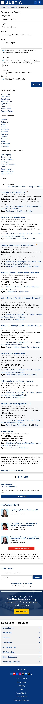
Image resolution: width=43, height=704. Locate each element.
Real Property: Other (25, 211)
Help (21, 689)
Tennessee (5, 139)
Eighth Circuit (6, 104)
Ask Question (21, 496)
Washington (5, 144)
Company (21, 686)
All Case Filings (10, 50)
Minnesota (5, 129)
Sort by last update (35, 186)
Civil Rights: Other (22, 292)
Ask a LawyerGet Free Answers (8, 485)
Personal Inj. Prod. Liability (27, 238)
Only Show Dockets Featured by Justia (18, 72)
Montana (4, 132)
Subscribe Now (21, 611)
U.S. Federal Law (9, 647)
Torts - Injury (6, 157)
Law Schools (7, 642)
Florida (3, 124)
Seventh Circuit (6, 101)
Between (18, 60)
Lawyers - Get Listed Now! (21, 583)
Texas (3, 141)
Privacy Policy (21, 696)
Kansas (3, 127)
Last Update (20, 79)
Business (6, 637)
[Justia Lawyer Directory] (31, 674)
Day (23, 60)
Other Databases (9, 657)
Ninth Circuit (5, 106)
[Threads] (23, 674)
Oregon (4, 136)
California (4, 122)
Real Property (6, 155)
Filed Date (9, 79)
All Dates (8, 60)
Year (4, 63)
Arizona (4, 120)
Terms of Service (21, 693)
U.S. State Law (8, 652)
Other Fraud (23, 448)
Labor (3, 167)
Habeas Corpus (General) (30, 347)
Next (26, 477)
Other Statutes (6, 174)
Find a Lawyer (7, 568)
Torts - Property (7, 159)
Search (36, 84)
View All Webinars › (21, 548)
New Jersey (5, 134)
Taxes (22, 319)
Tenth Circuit (6, 109)
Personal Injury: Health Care (27, 425)
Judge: (3, 24)
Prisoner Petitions (8, 164)
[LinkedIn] (11, 674)
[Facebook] (17, 674)
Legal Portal (21, 682)
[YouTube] (14, 674)
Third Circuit (5, 94)
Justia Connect (21, 678)
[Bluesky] (26, 674)
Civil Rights (5, 162)
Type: (3, 39)
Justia (24, 669)
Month (32, 60)
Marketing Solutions (11, 662)
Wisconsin (5, 146)
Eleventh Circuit (7, 111)
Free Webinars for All (10, 505)
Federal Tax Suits (7, 171)
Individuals (7, 633)
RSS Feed (11, 186)
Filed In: (4, 31)
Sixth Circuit (5, 99)
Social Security (6, 169)
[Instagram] (20, 674)
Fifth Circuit (5, 97)
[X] (29, 674)
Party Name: (5, 16)
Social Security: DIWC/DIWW (28, 266)
